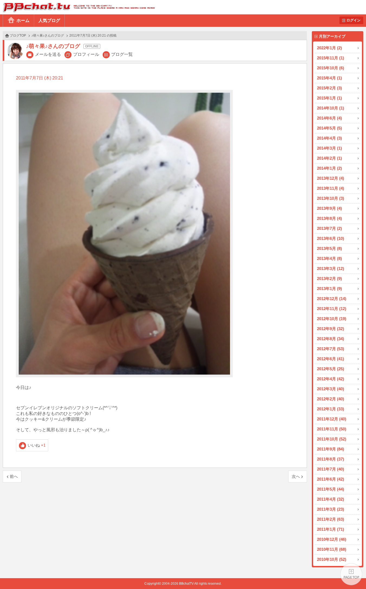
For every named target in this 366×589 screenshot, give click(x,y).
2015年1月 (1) (329, 98)
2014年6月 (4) (329, 118)
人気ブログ (49, 20)
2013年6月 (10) (330, 238)
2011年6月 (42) (330, 479)
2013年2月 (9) (329, 278)
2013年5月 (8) (329, 248)
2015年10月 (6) (330, 68)
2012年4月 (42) (330, 378)
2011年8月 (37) (330, 459)
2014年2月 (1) (329, 158)
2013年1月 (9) (329, 288)
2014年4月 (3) (329, 138)
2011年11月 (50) (331, 429)
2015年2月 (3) (329, 88)
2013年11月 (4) (330, 188)
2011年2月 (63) (330, 519)
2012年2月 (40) (330, 399)
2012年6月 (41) (330, 358)
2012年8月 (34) (330, 338)
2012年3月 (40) (330, 389)
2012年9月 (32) (330, 328)
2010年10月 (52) (331, 559)
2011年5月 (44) (330, 489)
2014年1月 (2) (329, 168)
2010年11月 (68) (331, 549)
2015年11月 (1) (330, 58)
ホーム (23, 20)
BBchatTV (77, 7)
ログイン (353, 20)
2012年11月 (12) (331, 308)
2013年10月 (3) (330, 198)
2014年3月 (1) (329, 148)
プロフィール (86, 54)
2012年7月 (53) (330, 348)
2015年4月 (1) (329, 78)
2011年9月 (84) (330, 449)
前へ (14, 476)
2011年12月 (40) (331, 419)
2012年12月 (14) (331, 298)
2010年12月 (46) (331, 539)
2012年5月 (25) (330, 368)
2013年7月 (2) (329, 228)
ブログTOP (18, 35)
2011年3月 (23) (330, 509)
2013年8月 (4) (329, 218)
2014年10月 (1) (330, 108)
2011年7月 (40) (330, 469)
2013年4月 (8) (329, 258)
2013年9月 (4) (329, 208)
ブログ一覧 (122, 54)
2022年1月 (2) (329, 48)
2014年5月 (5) (329, 128)
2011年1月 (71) (330, 529)
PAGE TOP (351, 574)
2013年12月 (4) (330, 178)
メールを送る (48, 54)
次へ (296, 476)
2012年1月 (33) (330, 409)
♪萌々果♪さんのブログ (47, 35)
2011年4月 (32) (330, 499)
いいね (37, 445)
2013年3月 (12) (330, 268)
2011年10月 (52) (331, 439)
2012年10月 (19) (331, 318)
